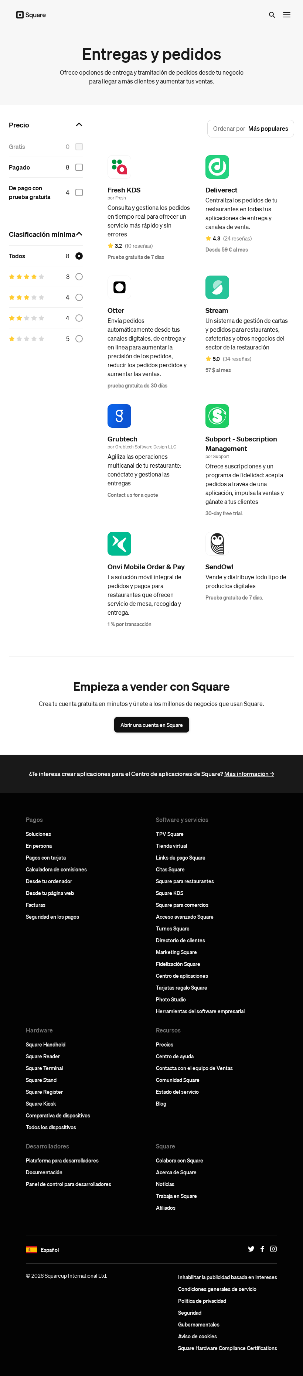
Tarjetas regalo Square (181, 987)
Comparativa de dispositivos (58, 1115)
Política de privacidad (202, 1300)
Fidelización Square (178, 963)
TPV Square (170, 833)
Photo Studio (171, 999)
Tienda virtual (171, 845)
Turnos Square (173, 928)
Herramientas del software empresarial (200, 1011)
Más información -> (249, 774)
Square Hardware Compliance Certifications (227, 1348)
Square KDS (169, 893)
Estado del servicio (177, 1091)
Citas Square (170, 869)
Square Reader (43, 1056)
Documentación (44, 1172)
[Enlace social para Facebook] (260, 1249)
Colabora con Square (179, 1160)
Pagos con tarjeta (46, 857)
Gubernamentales (198, 1324)
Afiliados (166, 1207)
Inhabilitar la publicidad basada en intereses (227, 1277)
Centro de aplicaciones (182, 975)
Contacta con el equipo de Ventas (194, 1068)
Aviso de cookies (197, 1336)
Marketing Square (176, 952)
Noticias (165, 1184)
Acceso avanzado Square (185, 916)
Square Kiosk (41, 1103)
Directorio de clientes (180, 940)
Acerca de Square (176, 1172)
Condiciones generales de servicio (217, 1288)
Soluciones (38, 833)
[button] (31, 1249)
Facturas (35, 904)
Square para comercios (182, 904)
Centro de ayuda (175, 1056)
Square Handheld (45, 1044)
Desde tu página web (50, 893)
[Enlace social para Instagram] (271, 1249)
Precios (164, 1044)
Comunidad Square (178, 1079)
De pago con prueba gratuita (30, 192)
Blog (161, 1103)
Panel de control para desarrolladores (68, 1184)
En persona (39, 845)
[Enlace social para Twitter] (249, 1249)
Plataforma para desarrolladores (62, 1160)
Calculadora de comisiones (56, 869)
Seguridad (189, 1312)
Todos (17, 256)
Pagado (19, 167)
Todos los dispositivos (51, 1127)
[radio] (79, 256)
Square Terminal (44, 1068)
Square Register (44, 1091)
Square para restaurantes (185, 881)
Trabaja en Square (176, 1195)
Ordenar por (229, 128)
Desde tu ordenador (49, 881)
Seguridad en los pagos (52, 916)
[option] (46, 167)
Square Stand (41, 1079)
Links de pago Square (180, 857)
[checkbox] (79, 167)
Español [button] (50, 1249)
